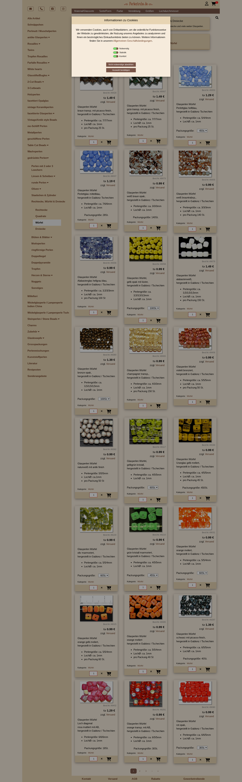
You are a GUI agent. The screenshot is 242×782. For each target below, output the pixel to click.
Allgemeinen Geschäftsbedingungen (132, 40)
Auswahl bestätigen (121, 70)
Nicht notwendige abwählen (121, 64)
